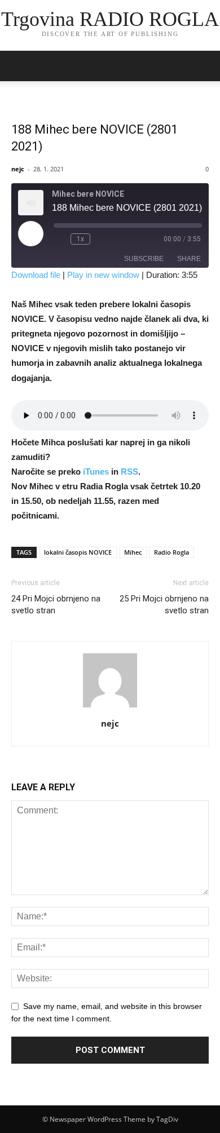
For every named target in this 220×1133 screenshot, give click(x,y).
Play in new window (103, 275)
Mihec (133, 552)
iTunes (97, 471)
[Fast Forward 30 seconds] (101, 239)
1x (80, 239)
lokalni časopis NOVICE (78, 552)
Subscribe (144, 259)
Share (189, 259)
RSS (129, 471)
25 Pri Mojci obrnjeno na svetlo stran (164, 605)
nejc (17, 169)
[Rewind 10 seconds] (60, 239)
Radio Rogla (171, 552)
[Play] (30, 233)
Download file (35, 275)
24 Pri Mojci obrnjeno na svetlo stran (55, 605)
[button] (204, 66)
